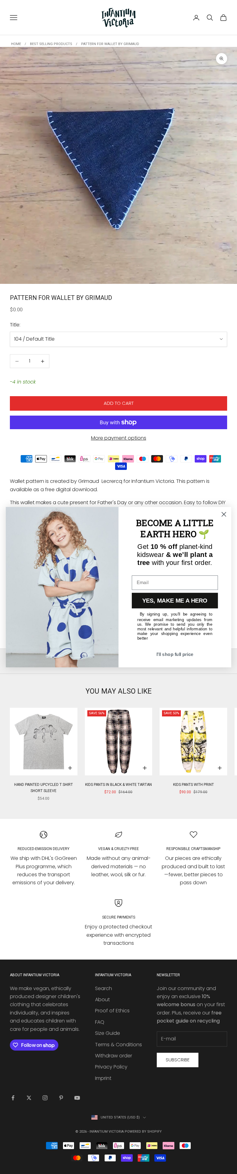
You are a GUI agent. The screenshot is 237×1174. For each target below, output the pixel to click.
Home (16, 44)
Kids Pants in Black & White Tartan (118, 784)
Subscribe (177, 1059)
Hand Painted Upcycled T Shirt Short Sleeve (43, 787)
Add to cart (119, 403)
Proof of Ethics (112, 1010)
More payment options (118, 438)
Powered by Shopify (143, 1132)
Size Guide (107, 1033)
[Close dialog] (224, 514)
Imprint (103, 1078)
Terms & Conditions (118, 1044)
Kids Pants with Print (193, 784)
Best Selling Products (51, 44)
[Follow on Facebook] (13, 1098)
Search (103, 988)
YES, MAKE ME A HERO (175, 600)
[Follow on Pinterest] (61, 1098)
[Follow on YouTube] (77, 1098)
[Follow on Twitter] (29, 1098)
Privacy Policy (111, 1066)
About (102, 999)
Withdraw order (113, 1055)
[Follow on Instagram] (45, 1098)
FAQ (99, 1022)
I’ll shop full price (174, 654)
